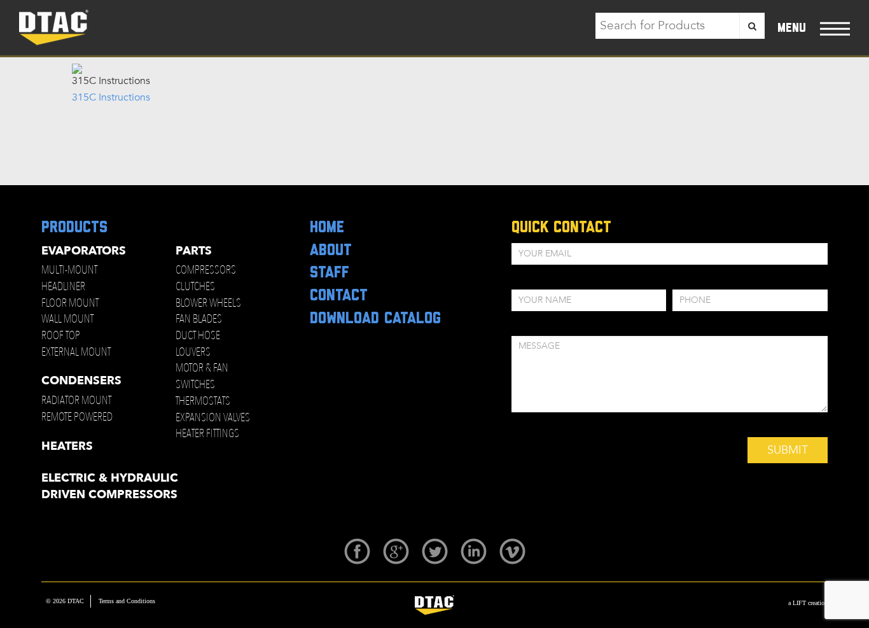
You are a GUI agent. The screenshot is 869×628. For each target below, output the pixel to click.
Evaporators (83, 251)
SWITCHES (195, 385)
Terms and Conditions (127, 600)
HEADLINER (63, 287)
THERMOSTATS (203, 401)
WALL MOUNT (67, 319)
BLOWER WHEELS (208, 303)
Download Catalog (375, 319)
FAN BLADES (199, 319)
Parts (194, 251)
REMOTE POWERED (77, 417)
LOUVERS (193, 352)
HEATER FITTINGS (207, 434)
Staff (329, 273)
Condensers (81, 381)
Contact (339, 296)
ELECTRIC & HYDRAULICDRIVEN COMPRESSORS (109, 486)
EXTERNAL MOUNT (76, 352)
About (331, 251)
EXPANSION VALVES (213, 418)
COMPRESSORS (206, 270)
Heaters (67, 446)
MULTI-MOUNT (69, 270)
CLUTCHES (195, 287)
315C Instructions (111, 97)
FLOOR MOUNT (70, 303)
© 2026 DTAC (65, 600)
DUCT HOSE (198, 336)
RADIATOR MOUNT (76, 400)
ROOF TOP (60, 336)
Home (327, 228)
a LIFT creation (808, 602)
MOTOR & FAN (202, 368)
